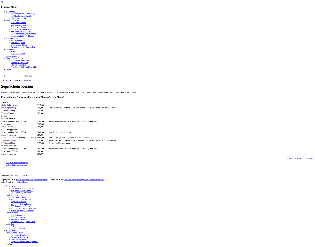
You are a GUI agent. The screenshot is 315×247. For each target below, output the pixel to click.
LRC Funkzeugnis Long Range (23, 14)
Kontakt (9, 69)
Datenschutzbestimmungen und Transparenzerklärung (84, 180)
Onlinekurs (10, 49)
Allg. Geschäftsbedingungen (17, 163)
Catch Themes (22, 182)
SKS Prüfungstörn (18, 40)
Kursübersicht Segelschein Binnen (300, 158)
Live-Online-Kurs (18, 54)
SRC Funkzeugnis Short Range (23, 16)
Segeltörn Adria (12, 38)
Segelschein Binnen (18, 27)
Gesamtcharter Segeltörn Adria (23, 47)
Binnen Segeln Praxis (14, 58)
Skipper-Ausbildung (19, 45)
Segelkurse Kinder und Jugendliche (24, 67)
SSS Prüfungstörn (18, 43)
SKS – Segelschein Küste (21, 29)
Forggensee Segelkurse (20, 60)
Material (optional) (8, 108)
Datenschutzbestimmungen (16, 165)
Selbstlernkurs (16, 51)
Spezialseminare (12, 56)
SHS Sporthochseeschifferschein (23, 34)
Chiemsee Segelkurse (19, 65)
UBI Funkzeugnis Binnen (21, 18)
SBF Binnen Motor (18, 23)
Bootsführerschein (13, 20)
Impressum (10, 167)
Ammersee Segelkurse (19, 63)
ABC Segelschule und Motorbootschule (16, 80)
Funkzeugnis (11, 11)
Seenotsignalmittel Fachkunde (22, 36)
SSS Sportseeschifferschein (21, 31)
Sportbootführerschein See (21, 25)
